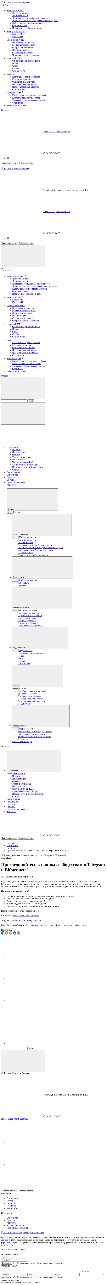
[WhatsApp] (18, 933)
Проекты (11, 1220)
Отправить (6, 1263)
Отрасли (5, 110)
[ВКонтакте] (2, 933)
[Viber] (14, 933)
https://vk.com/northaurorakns (26, 915)
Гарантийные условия (17, 1228)
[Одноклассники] (6, 933)
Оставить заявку (26, 163)
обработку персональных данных (49, 1263)
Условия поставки (15, 1225)
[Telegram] (10, 933)
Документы (12, 1218)
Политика (11, 1206)
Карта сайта (12, 1208)
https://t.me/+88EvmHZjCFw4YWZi (26, 920)
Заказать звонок (9, 163)
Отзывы (10, 1200)
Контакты (11, 1223)
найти (31, 401)
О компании (12, 1198)
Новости (11, 1203)
